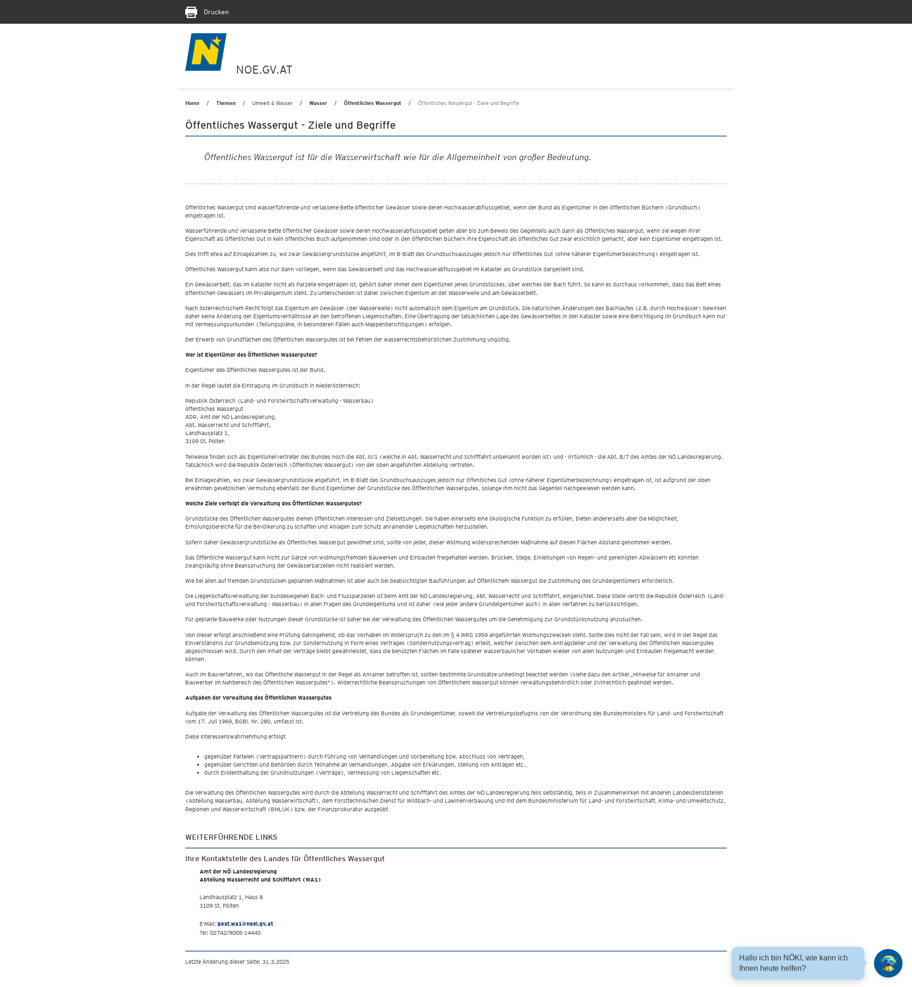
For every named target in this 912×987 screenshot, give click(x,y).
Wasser (318, 103)
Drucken (215, 12)
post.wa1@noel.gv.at (245, 923)
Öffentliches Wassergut (372, 103)
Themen (226, 103)
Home (192, 103)
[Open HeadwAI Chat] (888, 963)
